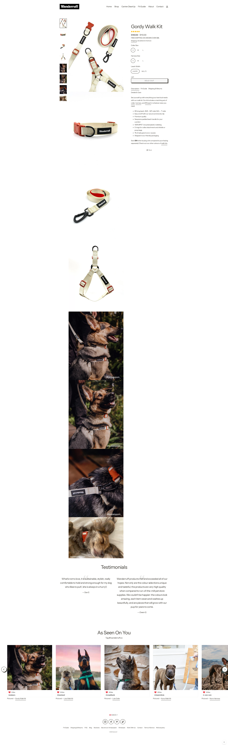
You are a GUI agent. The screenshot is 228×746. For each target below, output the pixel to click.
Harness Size (135, 56)
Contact (159, 6)
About (151, 6)
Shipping (134, 41)
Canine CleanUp (128, 6)
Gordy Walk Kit (20, 699)
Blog (90, 728)
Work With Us (131, 728)
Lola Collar (116, 699)
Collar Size (134, 45)
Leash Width (135, 66)
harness (138, 103)
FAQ (86, 728)
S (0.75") (135, 71)
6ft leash (148, 103)
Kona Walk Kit (166, 699)
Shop (116, 6)
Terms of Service (149, 728)
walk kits (164, 143)
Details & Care (136, 92)
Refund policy (160, 728)
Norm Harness (215, 699)
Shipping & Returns (155, 89)
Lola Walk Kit (68, 699)
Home (109, 6)
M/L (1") (144, 71)
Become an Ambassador (109, 728)
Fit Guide (142, 6)
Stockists (96, 728)
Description (135, 89)
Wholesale (121, 728)
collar (133, 103)
